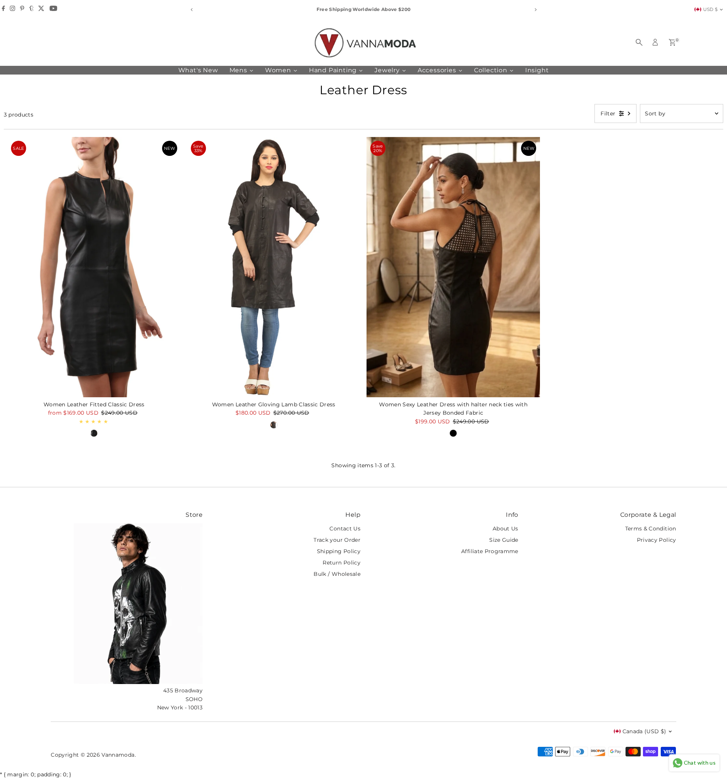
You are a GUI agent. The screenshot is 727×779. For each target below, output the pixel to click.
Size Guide (503, 539)
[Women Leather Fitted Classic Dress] (94, 267)
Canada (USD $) (644, 731)
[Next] (535, 9)
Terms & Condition (650, 528)
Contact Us (344, 528)
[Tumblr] (32, 9)
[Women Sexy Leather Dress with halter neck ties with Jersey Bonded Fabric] (453, 267)
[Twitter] (41, 9)
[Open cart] (672, 42)
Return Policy (341, 562)
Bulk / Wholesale (337, 574)
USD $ (710, 9)
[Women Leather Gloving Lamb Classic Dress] (273, 267)
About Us (505, 528)
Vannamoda (117, 754)
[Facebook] (3, 9)
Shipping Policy (338, 551)
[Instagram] (12, 9)
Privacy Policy (656, 539)
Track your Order (337, 539)
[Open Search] (639, 42)
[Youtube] (53, 9)
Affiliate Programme (489, 551)
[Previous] (191, 9)
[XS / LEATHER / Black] (94, 433)
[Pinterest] (22, 9)
